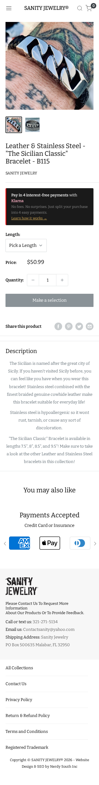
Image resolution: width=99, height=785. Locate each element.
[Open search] (80, 8)
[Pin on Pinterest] (69, 326)
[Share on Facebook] (58, 326)
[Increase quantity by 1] (62, 280)
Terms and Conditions (27, 731)
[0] (89, 8)
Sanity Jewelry (21, 173)
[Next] (92, 66)
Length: (13, 234)
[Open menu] (9, 8)
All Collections (19, 667)
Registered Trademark (27, 747)
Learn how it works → (29, 218)
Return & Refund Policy (28, 715)
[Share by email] (90, 326)
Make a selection (49, 300)
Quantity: (15, 280)
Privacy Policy (19, 699)
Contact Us (16, 683)
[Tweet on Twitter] (79, 326)
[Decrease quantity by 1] (33, 280)
